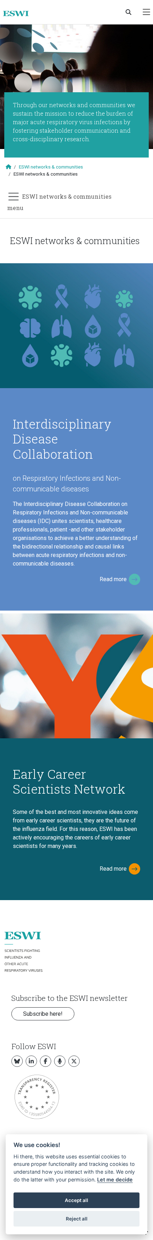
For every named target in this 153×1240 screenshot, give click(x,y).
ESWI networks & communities (51, 167)
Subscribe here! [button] (43, 1013)
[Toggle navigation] (146, 12)
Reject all (77, 1219)
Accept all (76, 1200)
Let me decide (115, 1179)
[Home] (18, 13)
